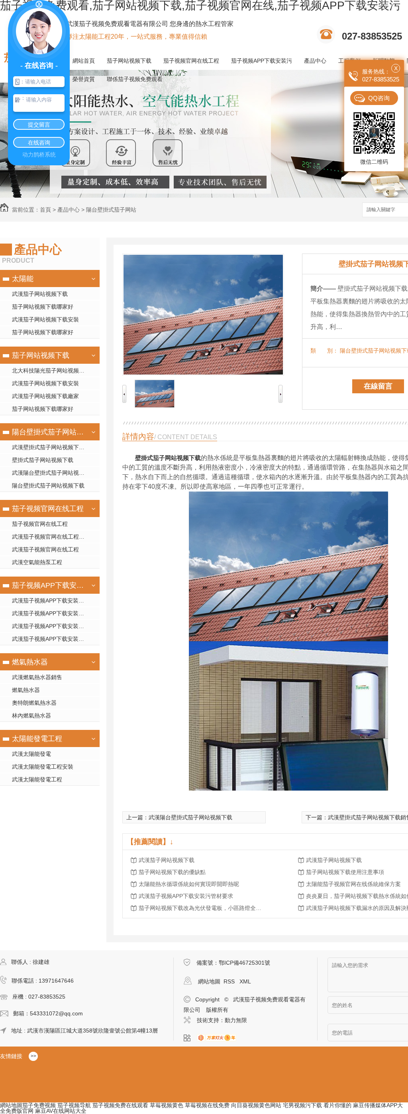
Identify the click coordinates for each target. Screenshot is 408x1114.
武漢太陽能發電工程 (37, 779)
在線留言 (378, 386)
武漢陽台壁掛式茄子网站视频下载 (54, 473)
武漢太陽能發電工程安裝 (42, 766)
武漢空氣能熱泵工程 (37, 562)
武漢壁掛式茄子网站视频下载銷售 (54, 447)
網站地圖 (209, 981)
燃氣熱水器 (30, 662)
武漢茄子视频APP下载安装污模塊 (53, 600)
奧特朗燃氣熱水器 (34, 703)
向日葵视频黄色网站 (256, 1105)
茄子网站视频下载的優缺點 (172, 872)
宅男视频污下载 (302, 1105)
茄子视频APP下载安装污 (261, 60)
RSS (230, 981)
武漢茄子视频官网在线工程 (45, 549)
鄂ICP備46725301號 (244, 962)
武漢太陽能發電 (31, 754)
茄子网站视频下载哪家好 (42, 306)
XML (245, 981)
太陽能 (22, 279)
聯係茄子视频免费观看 (135, 79)
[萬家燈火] (219, 1038)
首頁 (45, 209)
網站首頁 (84, 60)
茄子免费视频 (39, 1105)
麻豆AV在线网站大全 (60, 1111)
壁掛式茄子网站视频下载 (42, 460)
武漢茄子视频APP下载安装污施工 (53, 613)
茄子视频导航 (74, 1105)
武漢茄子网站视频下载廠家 (45, 396)
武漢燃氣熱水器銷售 (37, 677)
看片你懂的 (337, 1105)
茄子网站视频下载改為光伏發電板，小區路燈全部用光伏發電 (202, 908)
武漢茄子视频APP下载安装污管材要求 (186, 896)
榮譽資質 (84, 79)
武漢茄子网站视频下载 (40, 294)
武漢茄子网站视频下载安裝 (45, 319)
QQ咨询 (379, 98)
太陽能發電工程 (37, 739)
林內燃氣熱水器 (31, 715)
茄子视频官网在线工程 (191, 60)
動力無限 (236, 1020)
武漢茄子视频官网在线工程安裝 (51, 536)
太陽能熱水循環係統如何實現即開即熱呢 (189, 884)
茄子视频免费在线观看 (120, 1105)
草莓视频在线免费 (207, 1105)
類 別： (324, 350)
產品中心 (315, 60)
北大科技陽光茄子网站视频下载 (51, 370)
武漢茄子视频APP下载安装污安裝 (53, 626)
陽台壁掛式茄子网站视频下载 (49, 432)
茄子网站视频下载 (129, 60)
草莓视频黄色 (166, 1105)
